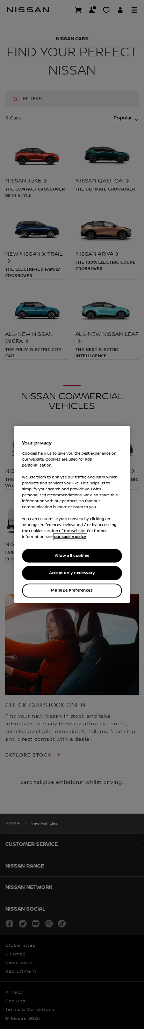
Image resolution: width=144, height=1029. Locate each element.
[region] (72, 514)
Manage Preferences (72, 590)
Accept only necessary (72, 573)
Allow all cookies (72, 555)
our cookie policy (70, 537)
